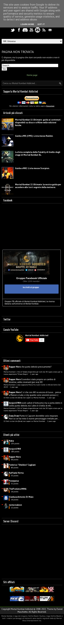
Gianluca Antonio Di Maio (21, 497)
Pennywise (14, 480)
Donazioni (50, 106)
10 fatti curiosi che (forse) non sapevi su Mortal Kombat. (25, 397)
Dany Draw (14, 415)
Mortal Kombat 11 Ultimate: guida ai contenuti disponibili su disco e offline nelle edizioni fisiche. (38, 122)
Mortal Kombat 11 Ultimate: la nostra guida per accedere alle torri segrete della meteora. (38, 186)
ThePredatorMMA (17, 489)
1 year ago (34, 374)
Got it (41, 24)
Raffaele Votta (16, 472)
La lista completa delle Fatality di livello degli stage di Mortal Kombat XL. (37, 153)
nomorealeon (15, 505)
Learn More (27, 24)
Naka (11, 440)
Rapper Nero (15, 366)
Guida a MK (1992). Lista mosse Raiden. (34, 136)
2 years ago (51, 421)
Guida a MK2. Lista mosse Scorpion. (32, 168)
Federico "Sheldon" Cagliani (22, 464)
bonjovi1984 (15, 403)
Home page (32, 75)
